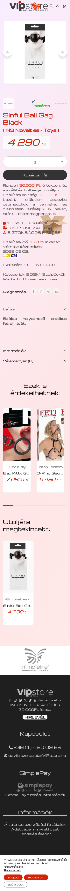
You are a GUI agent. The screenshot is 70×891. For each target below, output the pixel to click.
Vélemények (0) (18, 361)
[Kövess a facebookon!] (10, 700)
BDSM (33, 274)
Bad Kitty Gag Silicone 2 (27, 473)
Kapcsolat (35, 733)
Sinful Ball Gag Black (24, 605)
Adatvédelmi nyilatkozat (35, 829)
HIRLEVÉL (35, 717)
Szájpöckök (53, 274)
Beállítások (16, 884)
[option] (35, 660)
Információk (14, 350)
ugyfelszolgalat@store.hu (36, 755)
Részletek (12, 870)
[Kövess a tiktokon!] (30, 700)
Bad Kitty (17, 467)
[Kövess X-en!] (25, 700)
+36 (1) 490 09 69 (37, 747)
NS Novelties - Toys (37, 279)
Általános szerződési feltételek (35, 824)
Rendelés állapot (35, 833)
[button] (27, 413)
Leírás (9, 309)
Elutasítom (36, 877)
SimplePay (35, 772)
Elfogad (13, 877)
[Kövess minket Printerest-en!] (20, 700)
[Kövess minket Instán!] (15, 700)
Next (62, 52)
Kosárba (31, 175)
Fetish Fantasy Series (51, 467)
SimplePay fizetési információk (35, 794)
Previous (7, 52)
